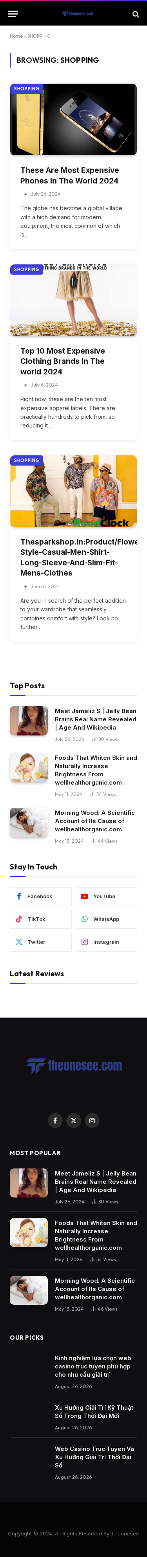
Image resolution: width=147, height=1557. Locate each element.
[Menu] (13, 14)
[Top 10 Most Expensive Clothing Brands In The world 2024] (73, 300)
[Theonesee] (77, 14)
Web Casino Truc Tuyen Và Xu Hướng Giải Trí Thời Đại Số (94, 1457)
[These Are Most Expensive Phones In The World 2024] (73, 119)
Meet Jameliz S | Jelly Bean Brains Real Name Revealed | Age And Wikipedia (95, 719)
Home (16, 36)
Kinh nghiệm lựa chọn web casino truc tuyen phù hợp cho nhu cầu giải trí (93, 1366)
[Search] (135, 14)
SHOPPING (26, 89)
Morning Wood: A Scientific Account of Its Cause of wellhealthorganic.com (95, 821)
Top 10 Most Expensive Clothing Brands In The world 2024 (62, 361)
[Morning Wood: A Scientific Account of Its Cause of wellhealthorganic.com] (29, 822)
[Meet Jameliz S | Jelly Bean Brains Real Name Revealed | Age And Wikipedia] (29, 720)
